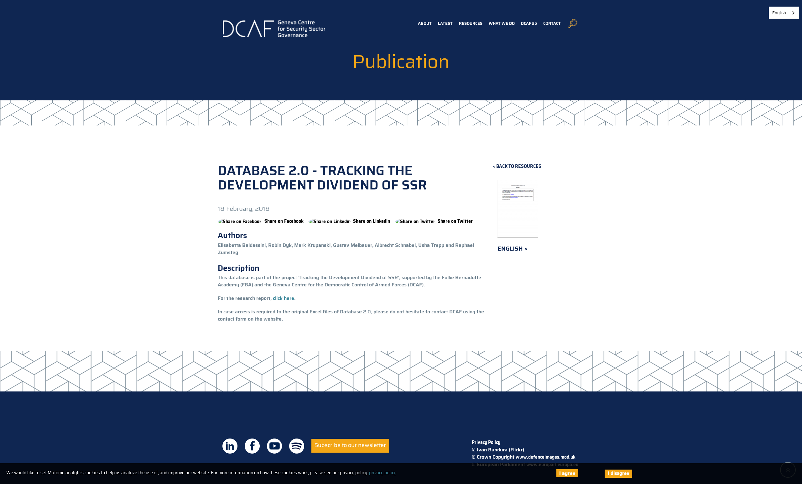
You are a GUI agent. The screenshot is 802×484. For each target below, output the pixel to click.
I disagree (618, 473)
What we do (502, 23)
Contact (552, 23)
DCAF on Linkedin (229, 446)
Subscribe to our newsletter (350, 445)
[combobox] (784, 13)
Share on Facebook (284, 221)
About (425, 23)
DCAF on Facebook (252, 446)
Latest (445, 23)
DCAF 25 (529, 23)
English (510, 248)
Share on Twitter (455, 221)
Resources (470, 23)
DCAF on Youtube (274, 446)
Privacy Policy (486, 442)
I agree (567, 473)
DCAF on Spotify (296, 446)
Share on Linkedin (371, 221)
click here (283, 298)
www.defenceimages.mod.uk (545, 457)
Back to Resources (518, 166)
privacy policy (382, 472)
